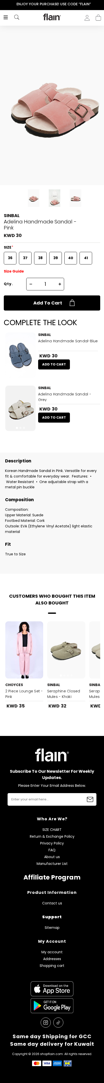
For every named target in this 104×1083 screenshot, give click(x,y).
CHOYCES (14, 684)
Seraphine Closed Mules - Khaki (63, 694)
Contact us (52, 903)
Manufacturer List (52, 863)
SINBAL (12, 215)
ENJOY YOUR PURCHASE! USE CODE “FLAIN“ (52, 4)
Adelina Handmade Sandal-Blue (68, 341)
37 (25, 257)
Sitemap (52, 927)
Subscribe (90, 799)
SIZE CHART (52, 829)
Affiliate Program (52, 877)
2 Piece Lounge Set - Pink (24, 694)
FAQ (52, 850)
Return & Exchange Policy (52, 836)
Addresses (52, 959)
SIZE (8, 247)
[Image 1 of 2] (20, 355)
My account (52, 952)
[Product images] (20, 355)
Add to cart (47, 303)
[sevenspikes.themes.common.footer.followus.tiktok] (58, 1023)
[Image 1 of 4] (66, 649)
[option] (52, 4)
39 (55, 257)
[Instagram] (46, 1023)
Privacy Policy (52, 843)
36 (10, 257)
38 (40, 257)
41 (86, 257)
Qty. (8, 283)
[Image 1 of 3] (20, 408)
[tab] (19, 375)
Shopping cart (98, 16)
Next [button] (100, 4)
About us (52, 857)
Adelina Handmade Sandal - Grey (64, 397)
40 (70, 257)
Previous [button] (3, 4)
